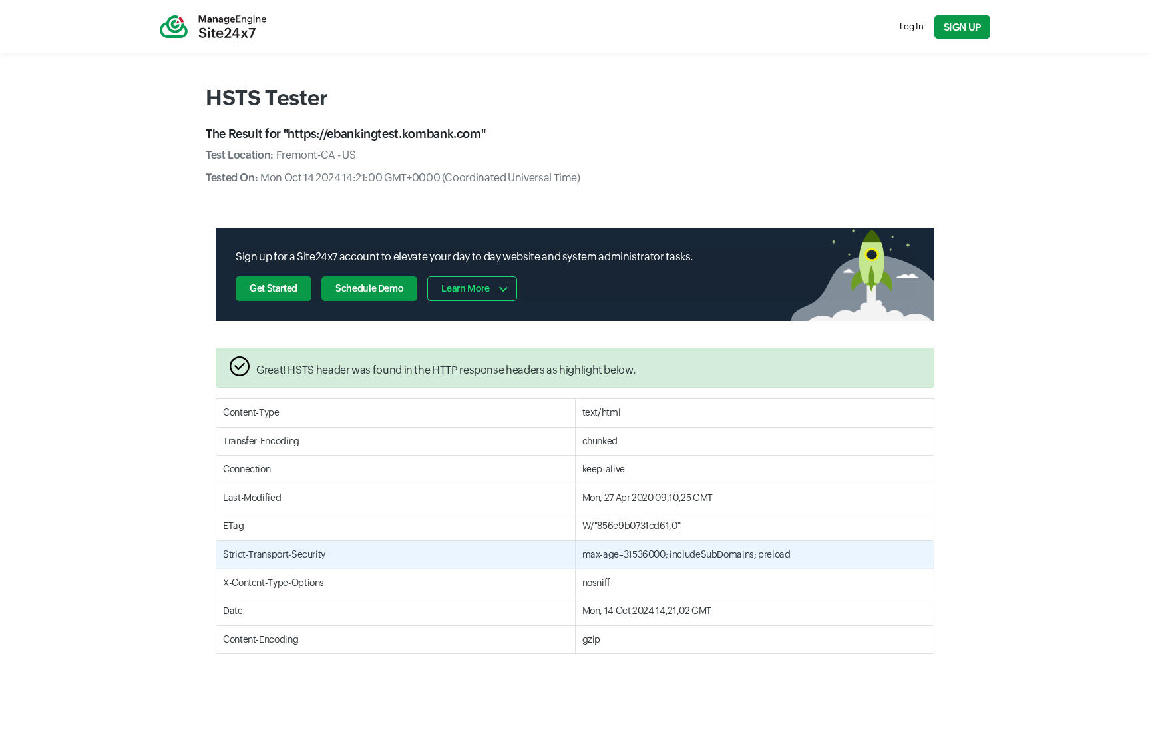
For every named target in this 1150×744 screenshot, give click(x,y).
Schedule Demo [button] (369, 288)
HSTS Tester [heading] (267, 97)
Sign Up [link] (962, 27)
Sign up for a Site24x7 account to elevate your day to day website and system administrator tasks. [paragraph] (464, 256)
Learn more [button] (465, 288)
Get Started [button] (273, 288)
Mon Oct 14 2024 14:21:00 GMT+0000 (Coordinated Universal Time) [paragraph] (393, 177)
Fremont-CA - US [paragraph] (280, 155)
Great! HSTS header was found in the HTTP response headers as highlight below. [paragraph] (445, 370)
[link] (213, 26)
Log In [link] (912, 26)
